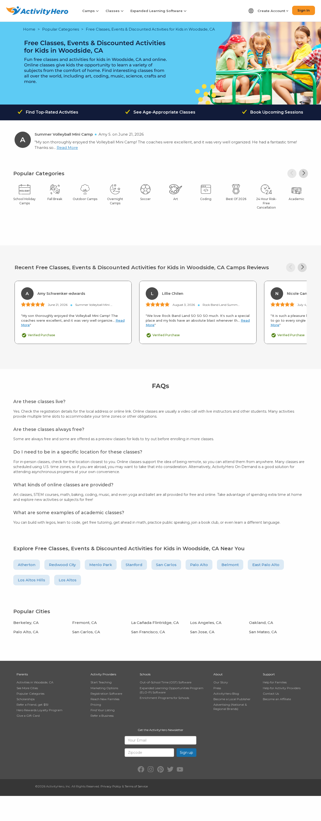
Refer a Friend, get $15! (32, 704)
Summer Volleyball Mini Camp (64, 134)
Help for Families (275, 682)
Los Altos (67, 580)
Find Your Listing (103, 710)
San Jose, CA (202, 631)
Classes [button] (113, 11)
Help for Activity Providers (281, 688)
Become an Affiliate (277, 699)
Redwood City (62, 564)
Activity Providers (103, 674)
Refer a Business (102, 715)
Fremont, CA (84, 622)
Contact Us (271, 693)
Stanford (134, 564)
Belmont (230, 564)
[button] (303, 173)
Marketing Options (104, 688)
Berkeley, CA (26, 622)
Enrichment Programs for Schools (164, 698)
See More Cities (27, 688)
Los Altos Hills (31, 580)
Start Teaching (101, 682)
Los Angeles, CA (205, 622)
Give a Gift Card (28, 715)
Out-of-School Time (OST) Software (165, 682)
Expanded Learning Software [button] (157, 11)
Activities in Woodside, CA (35, 682)
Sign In (303, 10)
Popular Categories (60, 29)
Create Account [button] (272, 11)
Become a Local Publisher (232, 699)
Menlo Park (100, 564)
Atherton (26, 564)
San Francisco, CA (148, 631)
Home (29, 29)
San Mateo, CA (263, 631)
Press (217, 688)
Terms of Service (136, 786)
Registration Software (106, 693)
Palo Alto (199, 564)
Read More (67, 147)
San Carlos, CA (86, 631)
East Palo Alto (265, 564)
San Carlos (166, 564)
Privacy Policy (111, 786)
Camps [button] (89, 11)
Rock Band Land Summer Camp (226, 305)
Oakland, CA (261, 622)
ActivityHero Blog (226, 693)
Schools (145, 674)
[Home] (37, 11)
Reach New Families (105, 699)
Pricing (96, 704)
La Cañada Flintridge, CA (155, 622)
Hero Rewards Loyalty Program (39, 710)
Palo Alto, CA (25, 631)
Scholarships (26, 699)
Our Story (220, 682)
